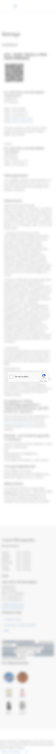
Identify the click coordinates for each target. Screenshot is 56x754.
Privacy (41, 381)
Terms (45, 381)
